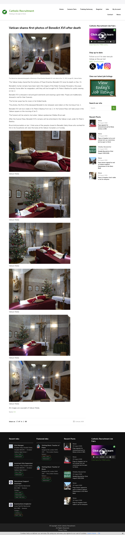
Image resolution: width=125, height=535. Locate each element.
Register (99, 9)
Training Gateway (86, 9)
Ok (99, 533)
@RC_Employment (96, 61)
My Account (117, 9)
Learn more (91, 533)
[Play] (92, 42)
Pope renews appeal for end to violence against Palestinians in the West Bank (106, 165)
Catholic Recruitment (21, 11)
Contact (110, 15)
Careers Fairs (72, 9)
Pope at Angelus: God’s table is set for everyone (107, 178)
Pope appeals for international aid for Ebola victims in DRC (106, 127)
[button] (102, 36)
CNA (14, 412)
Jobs (107, 9)
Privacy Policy (62, 530)
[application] (102, 36)
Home (61, 9)
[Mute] (111, 42)
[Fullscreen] (114, 42)
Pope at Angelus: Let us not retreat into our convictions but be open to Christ (106, 140)
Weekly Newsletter (104, 147)
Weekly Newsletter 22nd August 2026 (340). (105, 152)
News (119, 15)
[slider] (101, 41)
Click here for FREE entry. (98, 45)
